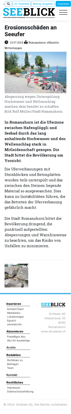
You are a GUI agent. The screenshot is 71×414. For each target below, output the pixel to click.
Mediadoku (13, 312)
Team (10, 367)
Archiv (11, 347)
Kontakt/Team (15, 308)
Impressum (13, 387)
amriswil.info (14, 324)
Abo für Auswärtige (18, 340)
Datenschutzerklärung (20, 391)
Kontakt (11, 375)
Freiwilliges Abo (16, 336)
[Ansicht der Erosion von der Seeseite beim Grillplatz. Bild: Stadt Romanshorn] (16, 275)
